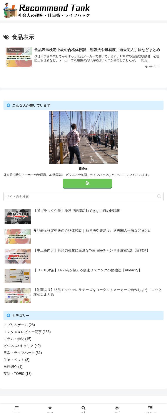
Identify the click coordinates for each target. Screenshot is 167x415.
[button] (159, 196)
